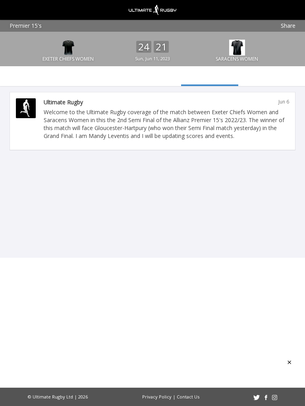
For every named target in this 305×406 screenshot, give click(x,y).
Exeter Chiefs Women (68, 59)
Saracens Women (237, 59)
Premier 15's (26, 25)
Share (288, 25)
